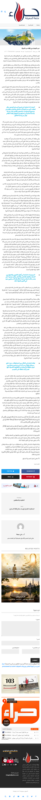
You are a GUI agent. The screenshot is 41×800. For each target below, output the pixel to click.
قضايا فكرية (17, 51)
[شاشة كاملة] (3, 765)
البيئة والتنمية (28, 51)
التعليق (38, 619)
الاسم (38, 639)
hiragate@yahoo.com (12, 775)
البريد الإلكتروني (36, 647)
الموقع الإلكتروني (15, 647)
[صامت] (5, 765)
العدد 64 (22, 51)
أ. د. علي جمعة (36, 51)
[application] (10, 762)
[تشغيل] (16, 765)
